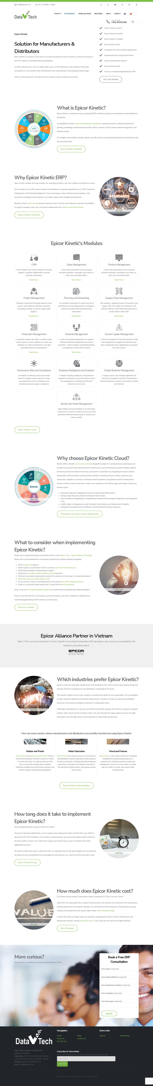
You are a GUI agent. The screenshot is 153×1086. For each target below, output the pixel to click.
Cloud (117, 44)
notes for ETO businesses (65, 567)
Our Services (62, 1041)
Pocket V (57, 14)
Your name (105, 969)
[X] (108, 5)
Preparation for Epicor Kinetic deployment (120, 50)
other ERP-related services (71, 581)
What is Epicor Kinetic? (113, 28)
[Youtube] (115, 5)
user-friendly (33, 203)
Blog (79, 1035)
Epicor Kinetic (69, 14)
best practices (67, 584)
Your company (107, 993)
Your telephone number (111, 985)
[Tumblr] (136, 5)
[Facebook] (101, 5)
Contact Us (81, 1038)
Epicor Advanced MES (38, 756)
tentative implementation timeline (42, 573)
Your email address (109, 977)
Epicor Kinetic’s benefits (113, 33)
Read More (34, 280)
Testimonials (125, 1035)
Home (59, 1035)
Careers (102, 1035)
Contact (117, 14)
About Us (61, 1038)
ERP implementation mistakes (38, 589)
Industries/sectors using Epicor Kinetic (119, 55)
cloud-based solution (83, 464)
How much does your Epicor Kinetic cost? (34, 579)
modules (26, 565)
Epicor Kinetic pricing (112, 66)
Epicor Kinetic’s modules (113, 39)
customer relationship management (88, 123)
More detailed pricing (105, 910)
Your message (107, 1001)
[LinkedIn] (129, 5)
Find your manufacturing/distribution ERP (120, 71)
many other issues (87, 921)
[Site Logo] (25, 14)
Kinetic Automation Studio (72, 207)
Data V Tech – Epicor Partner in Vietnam (75, 555)
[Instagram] (122, 5)
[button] (132, 22)
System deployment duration (115, 60)
